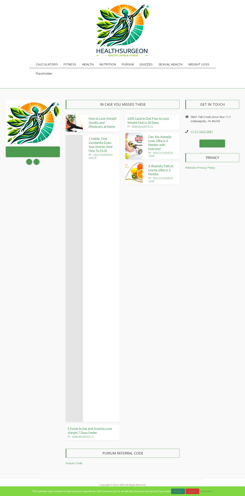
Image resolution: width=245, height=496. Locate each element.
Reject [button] (192, 491)
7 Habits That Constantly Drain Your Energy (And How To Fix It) (100, 145)
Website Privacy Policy (200, 167)
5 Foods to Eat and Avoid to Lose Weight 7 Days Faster (90, 431)
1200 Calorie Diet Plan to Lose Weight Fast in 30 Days (148, 120)
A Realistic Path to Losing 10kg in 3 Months (160, 170)
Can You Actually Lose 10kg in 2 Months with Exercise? (160, 143)
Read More (206, 491)
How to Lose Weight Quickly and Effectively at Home (102, 122)
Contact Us (212, 143)
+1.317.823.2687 (202, 131)
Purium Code (74, 463)
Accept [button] (178, 491)
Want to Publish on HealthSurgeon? (33, 151)
